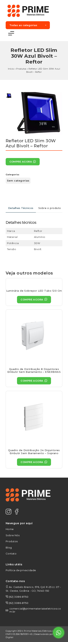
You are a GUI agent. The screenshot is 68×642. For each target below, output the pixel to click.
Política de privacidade (21, 570)
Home (10, 529)
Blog (9, 547)
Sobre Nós (12, 535)
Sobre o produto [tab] (49, 207)
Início (11, 68)
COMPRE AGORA (20, 161)
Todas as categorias (23, 25)
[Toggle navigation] (11, 33)
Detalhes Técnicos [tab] (20, 207)
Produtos (21, 68)
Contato (11, 553)
